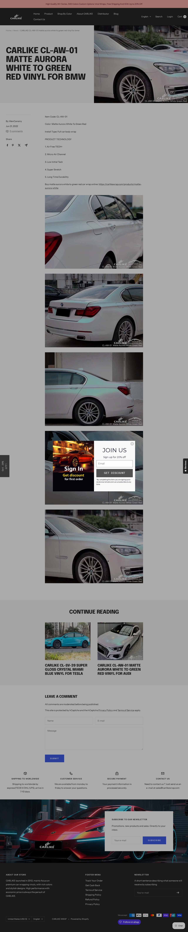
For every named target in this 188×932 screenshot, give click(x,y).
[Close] (132, 443)
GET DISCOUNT (114, 473)
